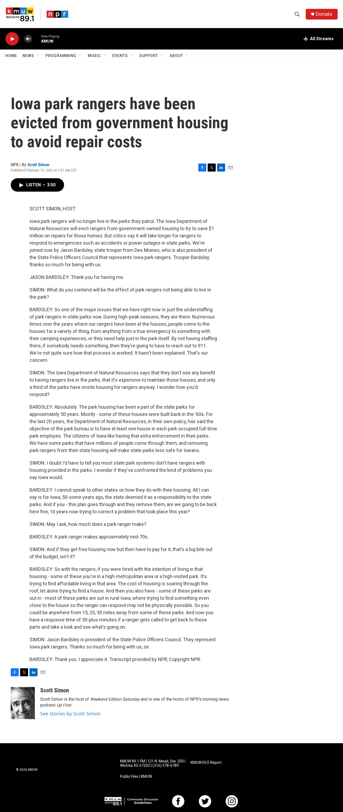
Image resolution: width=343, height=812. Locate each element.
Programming (61, 56)
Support (148, 56)
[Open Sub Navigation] (38, 56)
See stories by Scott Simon (70, 713)
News (28, 56)
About (176, 56)
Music (94, 56)
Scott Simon (38, 164)
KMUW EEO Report (206, 763)
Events (120, 56)
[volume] (28, 39)
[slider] (37, 38)
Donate (324, 14)
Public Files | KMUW (136, 777)
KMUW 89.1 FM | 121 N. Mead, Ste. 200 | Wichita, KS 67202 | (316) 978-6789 (152, 763)
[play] (12, 39)
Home (11, 56)
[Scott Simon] (23, 703)
